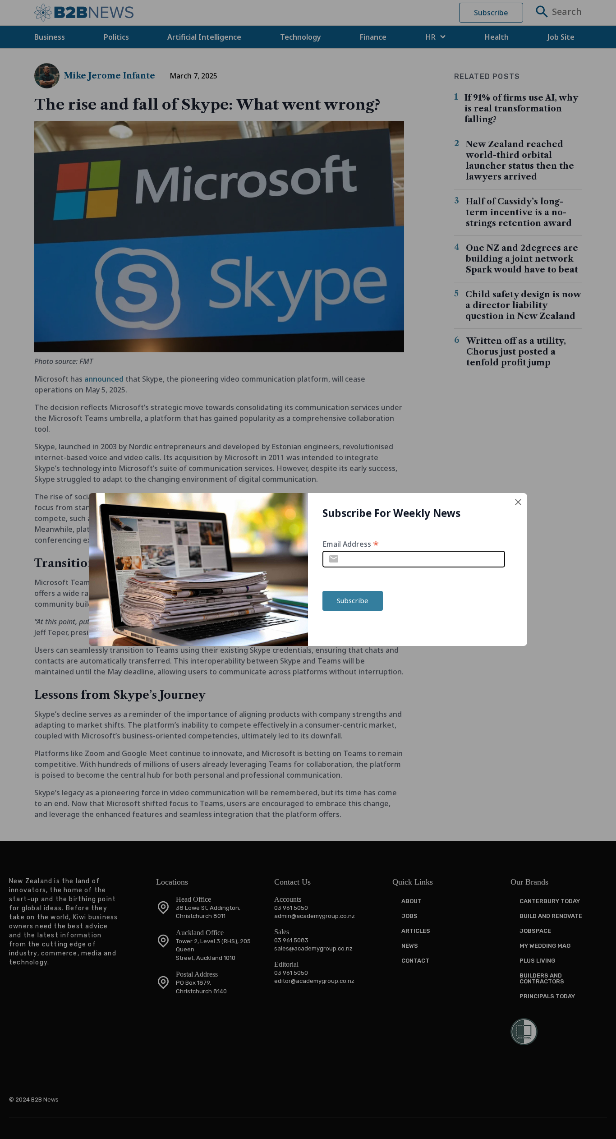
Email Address (350, 543)
